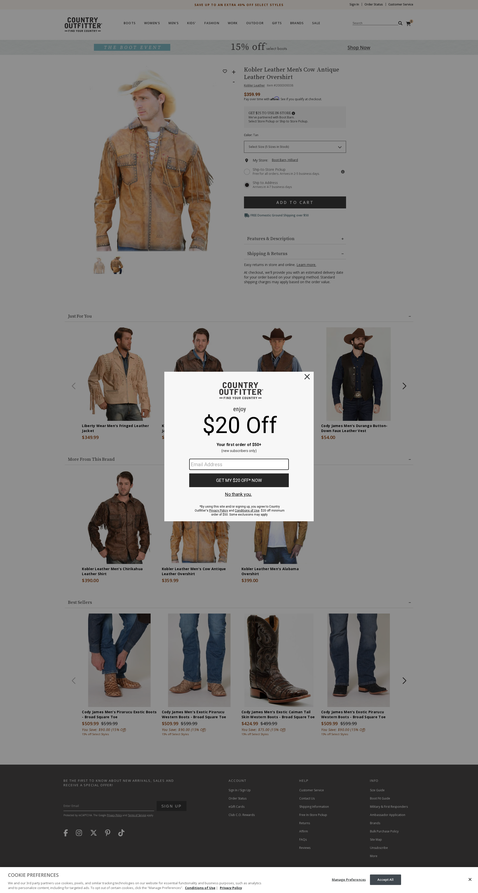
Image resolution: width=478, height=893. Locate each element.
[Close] (470, 879)
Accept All (385, 879)
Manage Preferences (349, 879)
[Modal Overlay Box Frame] (239, 446)
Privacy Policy (231, 888)
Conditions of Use (200, 888)
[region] (239, 880)
